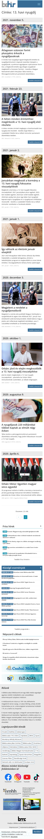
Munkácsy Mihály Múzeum (11, 739)
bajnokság (13, 754)
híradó (4, 732)
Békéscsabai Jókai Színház (11, 743)
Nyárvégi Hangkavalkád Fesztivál (20, 588)
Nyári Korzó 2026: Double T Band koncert (26, 610)
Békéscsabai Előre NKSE (27, 747)
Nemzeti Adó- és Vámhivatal (12, 762)
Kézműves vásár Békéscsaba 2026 (23, 572)
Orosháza (37, 743)
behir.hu (18, 77)
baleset (4, 754)
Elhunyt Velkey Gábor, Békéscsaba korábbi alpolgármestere (21, 639)
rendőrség (6, 751)
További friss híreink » (22, 559)
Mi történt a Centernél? (10, 653)
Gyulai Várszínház (25, 754)
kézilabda (13, 747)
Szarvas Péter (7, 758)
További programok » (22, 629)
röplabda (24, 736)
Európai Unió (29, 762)
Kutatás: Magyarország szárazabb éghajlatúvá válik (23, 531)
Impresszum (13, 827)
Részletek (14, 837)
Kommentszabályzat (27, 827)
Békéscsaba (27, 743)
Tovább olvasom (34, 80)
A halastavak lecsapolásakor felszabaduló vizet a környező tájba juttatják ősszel (20, 554)
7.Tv (36, 751)
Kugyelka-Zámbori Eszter (20, 498)
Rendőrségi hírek (20, 758)
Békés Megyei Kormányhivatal (22, 751)
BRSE (31, 736)
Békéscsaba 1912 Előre (10, 736)
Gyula (37, 736)
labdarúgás (21, 732)
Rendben (37, 831)
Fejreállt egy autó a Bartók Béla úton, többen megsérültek (20, 649)
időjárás (5, 747)
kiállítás (12, 732)
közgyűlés (37, 754)
